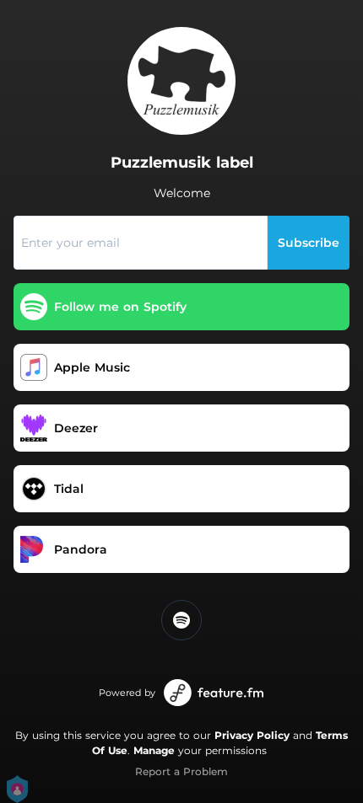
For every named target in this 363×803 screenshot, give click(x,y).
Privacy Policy (252, 735)
